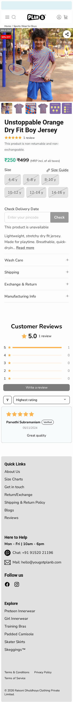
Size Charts (13, 479)
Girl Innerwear (16, 618)
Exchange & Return (20, 284)
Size (7, 169)
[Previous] (7, 5)
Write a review (36, 387)
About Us (12, 471)
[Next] (66, 5)
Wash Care (13, 260)
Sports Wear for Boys (25, 26)
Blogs (9, 510)
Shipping (11, 272)
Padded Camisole (19, 634)
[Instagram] (16, 584)
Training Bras (15, 626)
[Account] (56, 17)
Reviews (11, 517)
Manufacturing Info (20, 296)
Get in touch (14, 486)
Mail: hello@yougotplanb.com (37, 562)
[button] (36, 347)
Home (7, 26)
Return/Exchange (18, 494)
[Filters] (7, 400)
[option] (36, 65)
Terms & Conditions (16, 672)
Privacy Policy (43, 672)
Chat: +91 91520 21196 (33, 552)
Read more (25, 247)
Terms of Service (14, 678)
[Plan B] (36, 17)
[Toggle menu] (7, 17)
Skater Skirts (14, 641)
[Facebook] (7, 584)
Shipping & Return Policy (24, 502)
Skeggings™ (15, 649)
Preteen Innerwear (19, 611)
